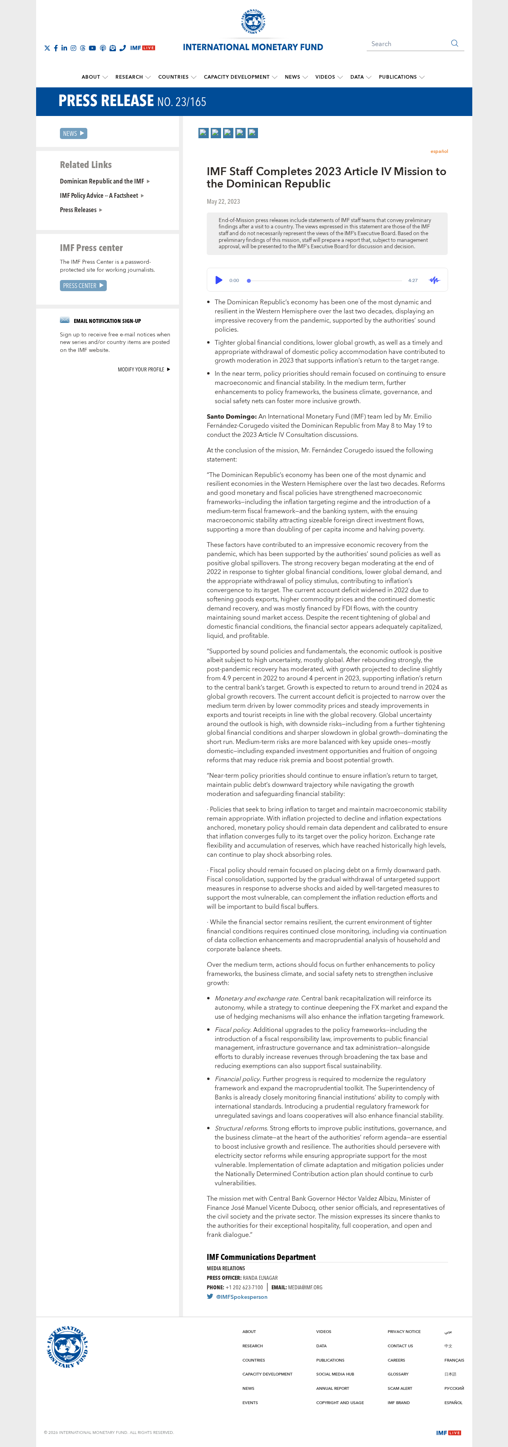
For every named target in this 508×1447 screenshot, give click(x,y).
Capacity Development (237, 77)
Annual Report (332, 1388)
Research (129, 77)
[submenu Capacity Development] (274, 77)
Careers (396, 1360)
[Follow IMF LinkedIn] (64, 48)
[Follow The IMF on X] (47, 48)
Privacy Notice (404, 1331)
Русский (454, 1388)
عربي (448, 1331)
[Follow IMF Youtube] (92, 48)
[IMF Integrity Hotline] (122, 48)
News (292, 77)
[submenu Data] (368, 77)
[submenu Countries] (193, 77)
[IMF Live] (448, 1432)
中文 (448, 1346)
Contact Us (400, 1346)
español (439, 151)
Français (454, 1360)
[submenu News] (305, 77)
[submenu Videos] (340, 77)
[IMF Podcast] (103, 48)
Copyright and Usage (340, 1402)
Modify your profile (141, 369)
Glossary (398, 1374)
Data (357, 77)
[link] (203, 133)
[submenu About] (105, 77)
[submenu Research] (148, 77)
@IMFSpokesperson (241, 1297)
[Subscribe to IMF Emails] (113, 48)
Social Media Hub (335, 1374)
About (91, 77)
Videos (325, 77)
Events (250, 1402)
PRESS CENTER (79, 285)
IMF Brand (399, 1402)
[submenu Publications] (422, 77)
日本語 (450, 1374)
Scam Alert (400, 1388)
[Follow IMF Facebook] (56, 48)
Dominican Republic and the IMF (102, 181)
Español (453, 1402)
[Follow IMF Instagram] (73, 48)
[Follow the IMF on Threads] (82, 48)
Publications (398, 77)
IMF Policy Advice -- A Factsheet (99, 195)
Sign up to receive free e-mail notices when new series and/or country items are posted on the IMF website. (115, 342)
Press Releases (78, 209)
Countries (173, 77)
